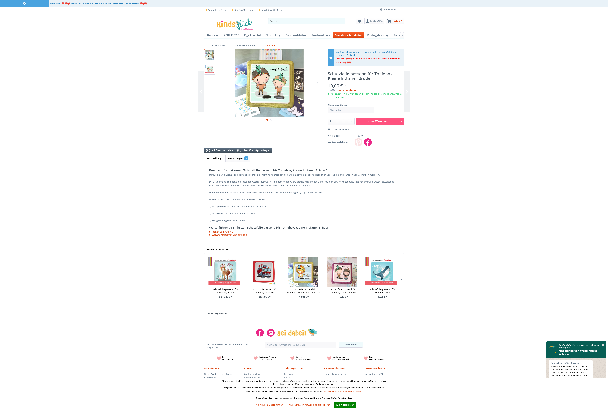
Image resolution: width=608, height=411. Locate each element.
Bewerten (343, 129)
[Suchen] (342, 21)
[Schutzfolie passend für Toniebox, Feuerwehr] (264, 268)
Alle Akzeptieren (345, 404)
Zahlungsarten (252, 373)
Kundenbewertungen (335, 373)
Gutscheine (210, 377)
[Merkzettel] (359, 21)
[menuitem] (402, 10)
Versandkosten (252, 377)
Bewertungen (237, 158)
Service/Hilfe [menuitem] (389, 9)
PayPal (287, 377)
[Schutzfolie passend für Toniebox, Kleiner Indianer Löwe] (303, 268)
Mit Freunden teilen (222, 150)
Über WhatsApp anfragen (256, 150)
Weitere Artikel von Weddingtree (229, 234)
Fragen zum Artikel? (222, 231)
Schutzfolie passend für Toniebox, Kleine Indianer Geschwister (343, 291)
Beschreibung (214, 158)
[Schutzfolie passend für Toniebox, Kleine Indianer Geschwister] (342, 268)
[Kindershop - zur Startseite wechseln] (235, 24)
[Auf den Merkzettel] (329, 129)
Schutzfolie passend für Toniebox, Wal (382, 291)
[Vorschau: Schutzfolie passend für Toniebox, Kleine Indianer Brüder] (209, 54)
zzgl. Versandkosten (347, 90)
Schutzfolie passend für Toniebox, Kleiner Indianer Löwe (304, 291)
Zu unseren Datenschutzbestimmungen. (342, 391)
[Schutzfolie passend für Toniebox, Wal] (381, 268)
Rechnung (289, 373)
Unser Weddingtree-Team (218, 373)
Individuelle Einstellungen (269, 404)
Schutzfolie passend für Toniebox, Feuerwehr (264, 291)
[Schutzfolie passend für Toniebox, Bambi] (224, 268)
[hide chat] (603, 344)
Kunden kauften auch (218, 249)
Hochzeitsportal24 (373, 373)
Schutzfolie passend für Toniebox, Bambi (225, 291)
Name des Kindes (337, 105)
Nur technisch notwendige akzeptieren (309, 404)
